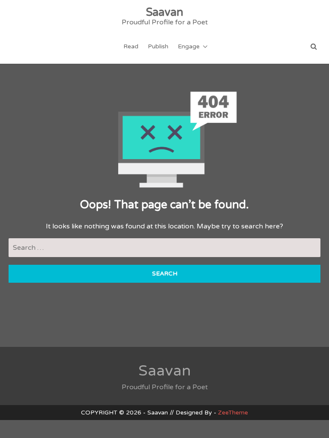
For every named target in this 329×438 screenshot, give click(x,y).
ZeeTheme (233, 412)
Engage (189, 46)
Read (130, 46)
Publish (158, 46)
